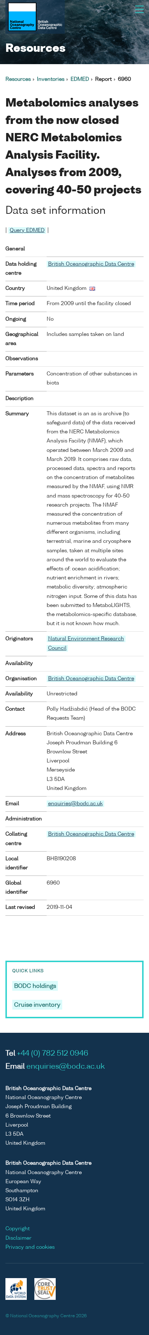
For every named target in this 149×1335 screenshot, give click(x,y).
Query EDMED (27, 230)
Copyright (17, 1228)
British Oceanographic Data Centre (91, 264)
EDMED (80, 79)
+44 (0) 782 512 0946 (52, 1053)
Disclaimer (18, 1238)
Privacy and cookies (30, 1247)
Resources (18, 79)
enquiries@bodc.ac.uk (75, 803)
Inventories (50, 79)
